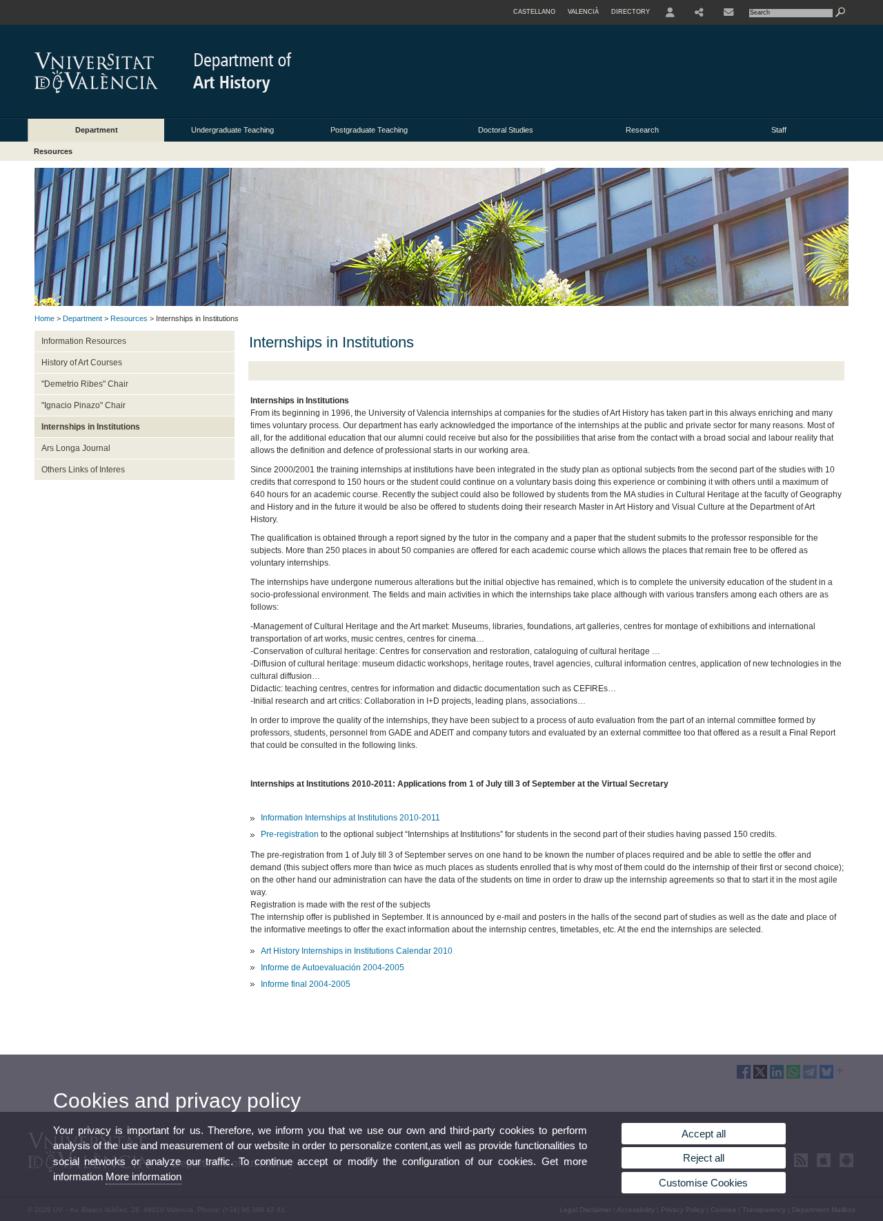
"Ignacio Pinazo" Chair (83, 405)
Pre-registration (290, 834)
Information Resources (83, 341)
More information (143, 1176)
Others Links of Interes (83, 469)
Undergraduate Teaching (232, 130)
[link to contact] (728, 12)
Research (642, 130)
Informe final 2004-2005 (305, 984)
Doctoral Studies (505, 130)
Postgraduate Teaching (369, 130)
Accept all (704, 1134)
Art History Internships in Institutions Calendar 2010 (357, 951)
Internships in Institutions (90, 427)
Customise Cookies (703, 1183)
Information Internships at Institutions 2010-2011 (350, 818)
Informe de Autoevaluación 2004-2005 (332, 967)
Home (44, 318)
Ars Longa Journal (75, 448)
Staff (778, 130)
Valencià (583, 11)
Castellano (534, 11)
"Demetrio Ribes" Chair (84, 384)
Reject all (703, 1158)
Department (96, 130)
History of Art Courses (81, 362)
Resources (53, 151)
